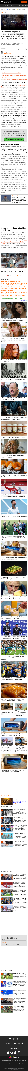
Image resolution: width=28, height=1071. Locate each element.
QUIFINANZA (8, 1061)
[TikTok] (15, 1053)
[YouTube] (11, 1053)
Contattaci (15, 1046)
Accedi (24, 2)
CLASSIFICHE (13, 5)
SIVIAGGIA (24, 1060)
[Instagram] (19, 1053)
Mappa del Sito (22, 1046)
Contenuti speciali (6, 1046)
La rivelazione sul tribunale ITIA (11, 73)
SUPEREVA (19, 1061)
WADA (21, 271)
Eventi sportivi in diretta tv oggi (10, 944)
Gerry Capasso (8, 52)
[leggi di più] (26, 52)
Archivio (16, 1048)
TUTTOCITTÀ (15, 1060)
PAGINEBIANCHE (9, 1060)
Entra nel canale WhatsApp (15, 139)
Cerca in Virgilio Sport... (13, 1043)
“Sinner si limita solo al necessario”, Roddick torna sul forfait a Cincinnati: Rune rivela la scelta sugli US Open (13, 288)
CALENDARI (4, 5)
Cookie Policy (21, 1063)
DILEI (20, 1060)
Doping (3, 271)
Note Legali (11, 1063)
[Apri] (2, 2)
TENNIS (5, 12)
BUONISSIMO (14, 1061)
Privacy (16, 1063)
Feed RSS (11, 1048)
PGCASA (4, 1060)
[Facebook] (8, 1053)
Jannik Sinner (12, 271)
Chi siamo (5, 1063)
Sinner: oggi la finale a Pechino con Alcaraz (14, 79)
